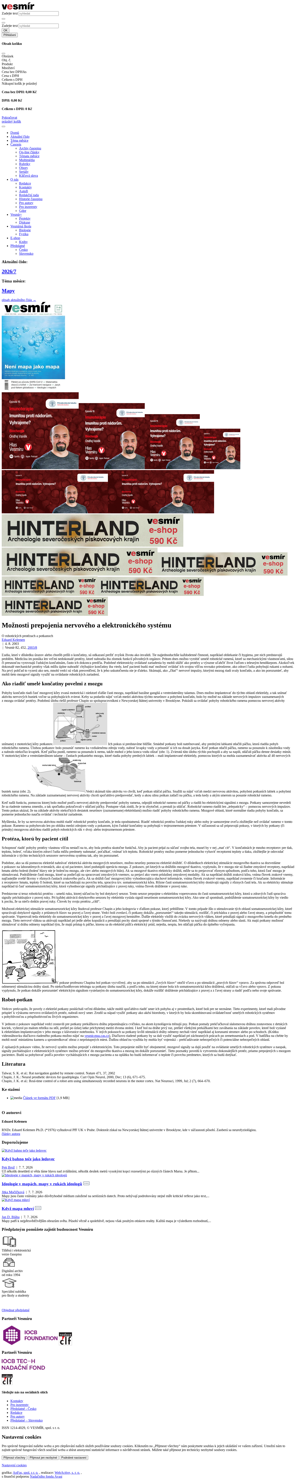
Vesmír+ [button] (16, 214)
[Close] (3, 53)
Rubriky (24, 164)
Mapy (8, 290)
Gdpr (22, 210)
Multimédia (27, 160)
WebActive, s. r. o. (67, 1472)
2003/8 (32, 647)
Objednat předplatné (15, 1310)
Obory (23, 168)
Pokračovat (9, 117)
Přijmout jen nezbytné (43, 1457)
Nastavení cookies (14, 1465)
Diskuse (24, 222)
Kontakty (25, 187)
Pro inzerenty (28, 207)
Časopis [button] (15, 144)
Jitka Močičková (13, 1192)
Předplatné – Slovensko (26, 1420)
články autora (11, 1134)
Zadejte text (10, 13)
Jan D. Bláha (11, 1217)
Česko (23, 249)
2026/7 (9, 271)
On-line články (29, 152)
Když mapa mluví (18, 1208)
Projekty (25, 218)
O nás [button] (14, 179)
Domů (14, 133)
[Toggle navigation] (3, 126)
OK (5, 30)
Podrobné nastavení (73, 1457)
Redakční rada (29, 195)
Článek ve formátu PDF (39, 1098)
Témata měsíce (29, 156)
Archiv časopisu (30, 148)
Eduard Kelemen (13, 640)
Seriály (24, 171)
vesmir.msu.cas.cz (97, 1036)
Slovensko (26, 253)
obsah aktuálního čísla (19, 300)
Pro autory (26, 203)
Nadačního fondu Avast (46, 1476)
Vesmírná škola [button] (20, 226)
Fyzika (23, 234)
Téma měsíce (19, 140)
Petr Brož (8, 1167)
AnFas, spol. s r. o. (25, 1472)
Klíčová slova (28, 175)
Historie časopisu (30, 199)
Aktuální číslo (19, 136)
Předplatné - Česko (23, 1409)
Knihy (23, 242)
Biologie (25, 230)
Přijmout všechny (14, 1457)
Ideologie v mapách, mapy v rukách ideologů (42, 1184)
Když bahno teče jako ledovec (28, 1159)
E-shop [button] (15, 238)
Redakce (25, 183)
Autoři (23, 191)
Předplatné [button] (17, 246)
